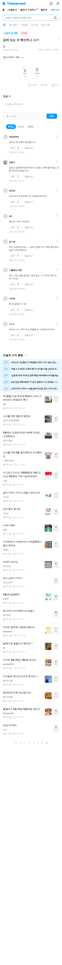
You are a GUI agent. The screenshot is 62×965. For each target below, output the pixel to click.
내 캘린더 (12, 9)
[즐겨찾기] (26, 355)
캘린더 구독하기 (28, 9)
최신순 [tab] (21, 126)
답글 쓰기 (29, 148)
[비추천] (18, 148)
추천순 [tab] (11, 126)
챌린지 (44, 9)
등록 (52, 116)
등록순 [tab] (31, 126)
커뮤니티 (54, 9)
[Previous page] (16, 743)
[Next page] (46, 743)
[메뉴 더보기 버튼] (4, 25)
